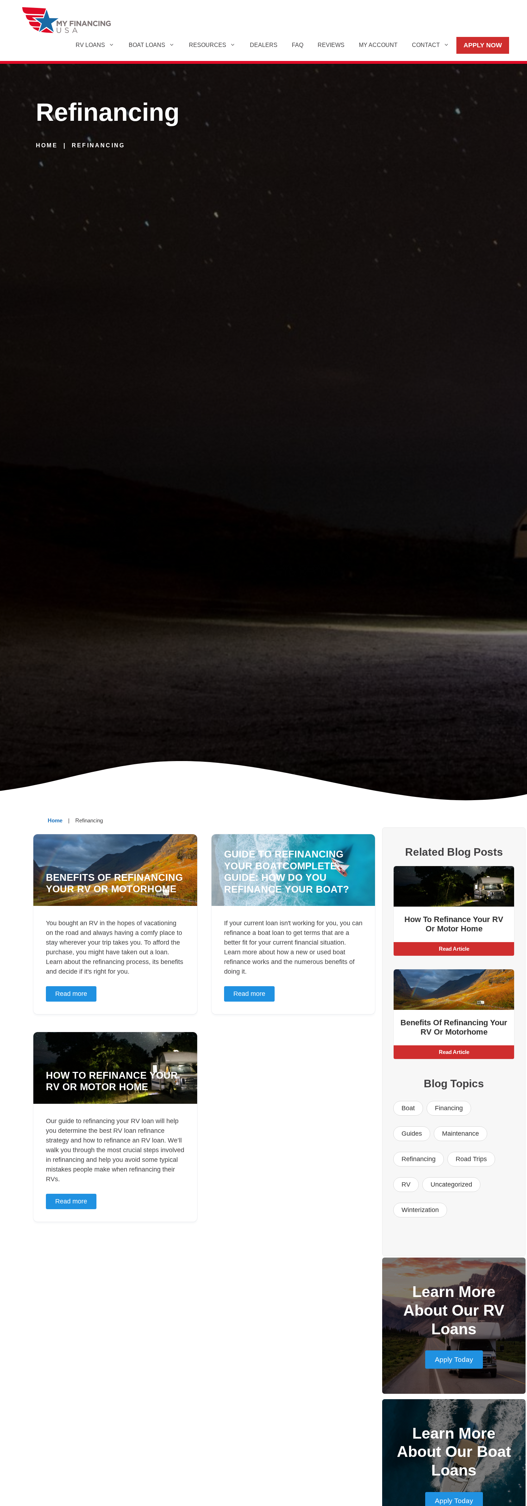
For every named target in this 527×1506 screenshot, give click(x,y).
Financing (449, 1108)
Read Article (454, 949)
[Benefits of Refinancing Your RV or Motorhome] (454, 989)
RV (406, 1184)
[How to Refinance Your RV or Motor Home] (454, 886)
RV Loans (90, 45)
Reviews (331, 45)
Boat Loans (147, 45)
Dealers (263, 45)
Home (47, 145)
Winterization (420, 1209)
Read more (71, 993)
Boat (408, 1108)
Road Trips (471, 1159)
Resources (207, 45)
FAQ (297, 45)
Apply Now (483, 45)
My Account (378, 45)
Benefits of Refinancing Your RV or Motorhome (453, 1027)
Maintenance (460, 1133)
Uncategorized (451, 1184)
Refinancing (419, 1159)
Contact (426, 45)
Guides (412, 1133)
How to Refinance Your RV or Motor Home (453, 924)
